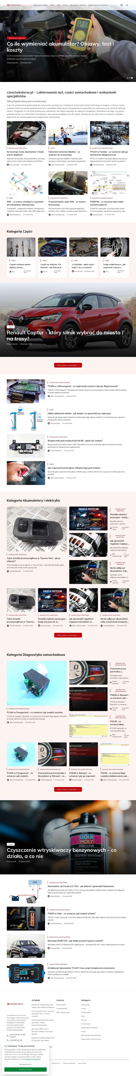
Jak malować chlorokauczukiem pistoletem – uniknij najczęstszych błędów (42, 1022)
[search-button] (121, 5)
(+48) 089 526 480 (16, 1040)
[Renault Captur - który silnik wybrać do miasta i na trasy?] (68, 320)
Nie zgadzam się (25, 1064)
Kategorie (85, 1000)
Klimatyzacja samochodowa (91, 1035)
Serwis (65, 5)
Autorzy (60, 1000)
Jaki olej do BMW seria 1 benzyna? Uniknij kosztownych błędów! (42, 1031)
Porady (83, 1020)
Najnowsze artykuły (40, 5)
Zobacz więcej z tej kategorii (67, 365)
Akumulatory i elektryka (78, 5)
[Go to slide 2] (129, 78)
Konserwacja (85, 1024)
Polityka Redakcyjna (69, 1063)
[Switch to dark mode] (127, 5)
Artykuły (36, 1000)
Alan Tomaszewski (62, 1012)
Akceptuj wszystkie (25, 1069)
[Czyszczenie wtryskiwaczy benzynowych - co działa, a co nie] (68, 837)
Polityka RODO (55, 1063)
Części (52, 5)
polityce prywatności (33, 1059)
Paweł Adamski (12, 63)
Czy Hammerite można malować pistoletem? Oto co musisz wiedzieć (43, 1013)
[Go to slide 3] (132, 78)
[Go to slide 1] (127, 78)
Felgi (58, 5)
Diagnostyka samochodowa (98, 5)
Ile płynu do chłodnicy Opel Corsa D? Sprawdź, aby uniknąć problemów (43, 1040)
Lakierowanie (86, 1012)
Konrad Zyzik (11, 861)
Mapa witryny (82, 1063)
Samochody (85, 1005)
